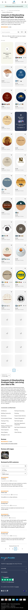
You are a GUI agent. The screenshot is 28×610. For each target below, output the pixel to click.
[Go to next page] (22, 548)
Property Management (19, 418)
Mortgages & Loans (5, 434)
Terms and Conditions (5, 605)
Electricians (3, 415)
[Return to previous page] (5, 548)
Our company (4, 572)
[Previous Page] (10, 370)
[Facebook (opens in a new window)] (1, 591)
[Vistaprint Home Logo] (14, 2)
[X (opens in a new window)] (5, 591)
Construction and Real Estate (14, 10)
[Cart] (25, 2)
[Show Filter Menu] (25, 32)
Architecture (4, 410)
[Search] (25, 466)
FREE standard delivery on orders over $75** (14, 6)
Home (2, 10)
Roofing (16, 429)
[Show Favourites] (21, 32)
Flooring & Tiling (4, 420)
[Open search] (5, 2)
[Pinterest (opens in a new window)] (7, 591)
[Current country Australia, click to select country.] (25, 591)
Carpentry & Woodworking (7, 12)
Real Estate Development (20, 427)
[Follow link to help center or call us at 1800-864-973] (22, 2)
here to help (9, 563)
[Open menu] (2, 2)
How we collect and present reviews (9, 443)
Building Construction (6, 413)
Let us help (3, 568)
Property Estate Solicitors (20, 415)
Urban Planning (17, 432)
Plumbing (16, 413)
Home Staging (4, 432)
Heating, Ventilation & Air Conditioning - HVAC (6, 426)
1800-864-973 (3, 603)
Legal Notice (12, 605)
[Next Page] (17, 370)
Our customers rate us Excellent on (10, 586)
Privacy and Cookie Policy (15, 603)
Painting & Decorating (19, 410)
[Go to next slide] (26, 6)
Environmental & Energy (6, 418)
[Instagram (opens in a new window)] (3, 591)
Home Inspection (5, 429)
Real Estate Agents (18, 420)
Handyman (3, 423)
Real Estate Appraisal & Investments (19, 424)
